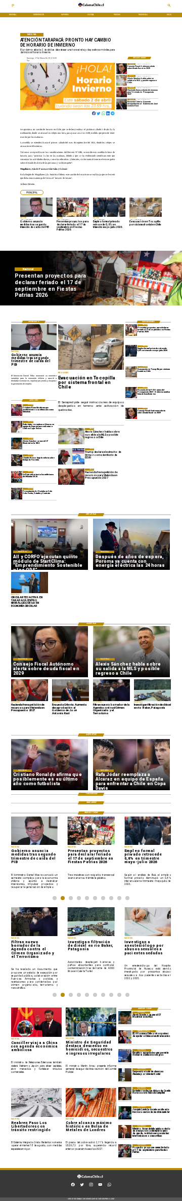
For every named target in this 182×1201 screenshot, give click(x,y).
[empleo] (131, 351)
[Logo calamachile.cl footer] (90, 1180)
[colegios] (124, 1074)
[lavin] (124, 1112)
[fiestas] (131, 329)
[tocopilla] (131, 371)
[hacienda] (121, 92)
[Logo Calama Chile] (91, 9)
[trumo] (124, 1036)
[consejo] (121, 68)
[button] (31, 192)
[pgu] (131, 392)
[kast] (121, 104)
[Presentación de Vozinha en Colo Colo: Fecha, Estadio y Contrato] (17, 493)
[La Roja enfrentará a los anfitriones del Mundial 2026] (17, 476)
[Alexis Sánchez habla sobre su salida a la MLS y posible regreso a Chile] (121, 80)
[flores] (124, 1093)
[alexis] (17, 443)
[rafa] (17, 426)
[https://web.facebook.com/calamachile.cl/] (72, 1186)
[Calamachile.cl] (13, 7)
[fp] (124, 1150)
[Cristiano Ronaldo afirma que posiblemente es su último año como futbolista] (17, 409)
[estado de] (124, 1131)
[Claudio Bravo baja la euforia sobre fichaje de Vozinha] (17, 460)
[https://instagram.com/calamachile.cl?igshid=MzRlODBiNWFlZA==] (91, 1186)
